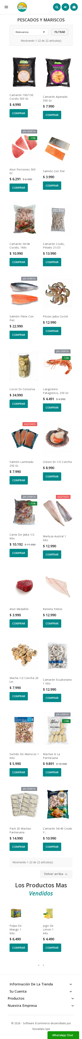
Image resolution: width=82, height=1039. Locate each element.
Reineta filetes (53, 609)
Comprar (18, 113)
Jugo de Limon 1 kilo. (48, 929)
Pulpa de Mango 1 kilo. (16, 929)
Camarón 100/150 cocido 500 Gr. (21, 97)
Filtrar (60, 32)
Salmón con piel (54, 171)
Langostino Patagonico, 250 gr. (56, 391)
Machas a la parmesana (51, 756)
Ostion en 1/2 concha (57, 462)
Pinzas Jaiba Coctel (55, 316)
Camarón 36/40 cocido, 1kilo (20, 245)
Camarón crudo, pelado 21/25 (54, 245)
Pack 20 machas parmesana (20, 830)
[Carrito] (74, 7)
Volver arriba (56, 874)
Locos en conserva (22, 389)
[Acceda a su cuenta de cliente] (65, 7)
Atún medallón (19, 609)
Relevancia (31, 32)
